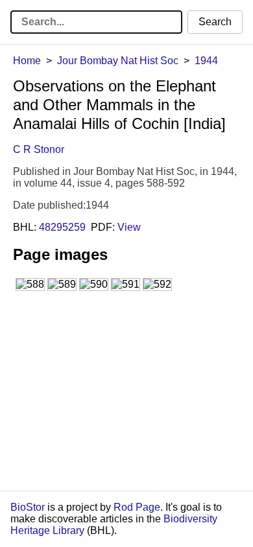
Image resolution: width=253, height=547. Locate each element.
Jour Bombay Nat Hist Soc (117, 60)
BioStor (27, 507)
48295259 (62, 227)
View (129, 227)
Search (215, 21)
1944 (206, 60)
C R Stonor (38, 149)
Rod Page (137, 507)
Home (27, 60)
